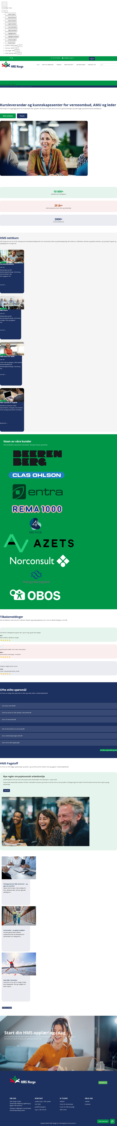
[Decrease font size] (15, 48)
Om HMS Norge (80, 64)
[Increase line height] (19, 50)
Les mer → (3, 285)
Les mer (6, 790)
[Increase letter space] (20, 53)
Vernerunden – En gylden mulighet (14, 930)
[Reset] (3, 11)
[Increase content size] (21, 45)
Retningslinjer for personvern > (67, 1123)
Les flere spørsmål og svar (108, 750)
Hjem (38, 64)
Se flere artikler (7, 1008)
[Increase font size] (18, 48)
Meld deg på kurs (9, 1047)
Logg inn (92, 58)
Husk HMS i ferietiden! (10, 980)
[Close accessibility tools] (6, 11)
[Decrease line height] (16, 50)
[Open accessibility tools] (4, 4)
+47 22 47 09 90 (56, 58)
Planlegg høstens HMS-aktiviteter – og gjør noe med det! (16, 86)
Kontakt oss (92, 64)
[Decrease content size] (18, 45)
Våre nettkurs (8, 116)
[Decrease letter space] (18, 53)
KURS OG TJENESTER (47, 64)
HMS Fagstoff (68, 64)
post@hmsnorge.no (69, 58)
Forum (59, 64)
